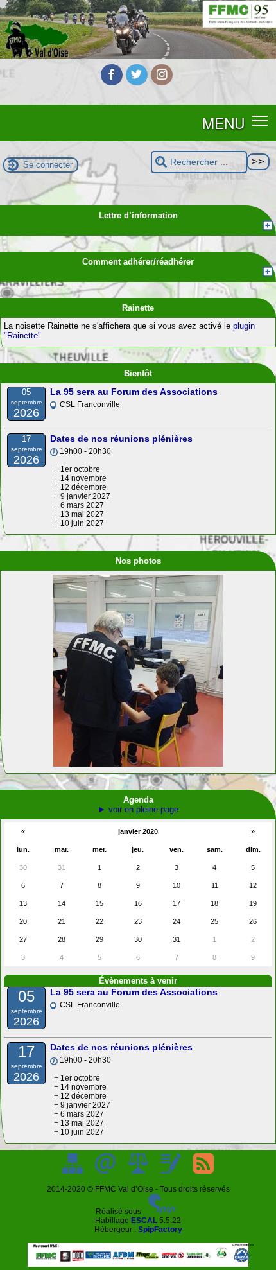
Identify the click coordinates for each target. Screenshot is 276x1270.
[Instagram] (162, 75)
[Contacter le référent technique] (106, 1171)
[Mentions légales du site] (139, 1171)
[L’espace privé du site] (171, 1171)
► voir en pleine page (138, 809)
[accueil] (138, 56)
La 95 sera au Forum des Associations (134, 392)
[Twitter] (137, 75)
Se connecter (48, 165)
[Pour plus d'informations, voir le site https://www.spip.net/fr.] (161, 1211)
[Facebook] (112, 75)
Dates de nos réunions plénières (121, 438)
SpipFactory (160, 1229)
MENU (223, 122)
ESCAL (144, 1220)
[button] (260, 120)
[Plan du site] (73, 1171)
